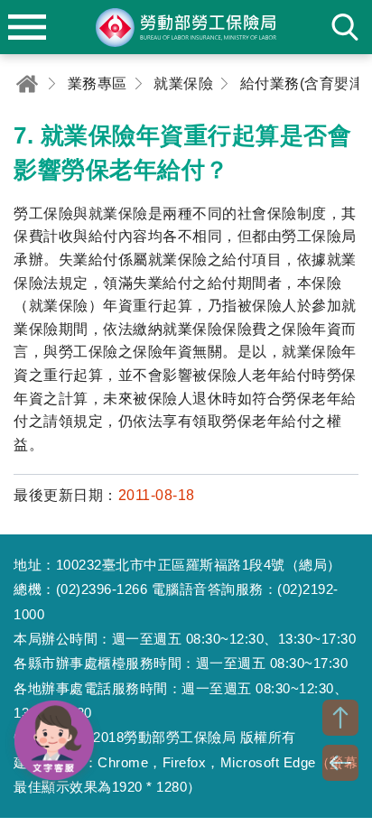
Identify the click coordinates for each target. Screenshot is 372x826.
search (345, 27)
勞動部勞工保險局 (186, 27)
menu (27, 27)
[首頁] (27, 83)
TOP (340, 718)
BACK (340, 763)
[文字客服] (54, 740)
